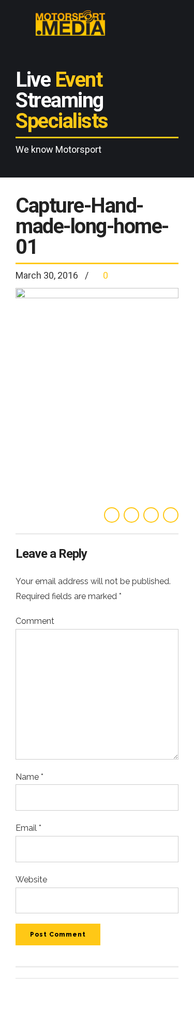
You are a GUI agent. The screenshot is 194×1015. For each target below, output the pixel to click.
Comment (35, 621)
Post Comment (58, 934)
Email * (28, 828)
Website (31, 879)
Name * (29, 777)
